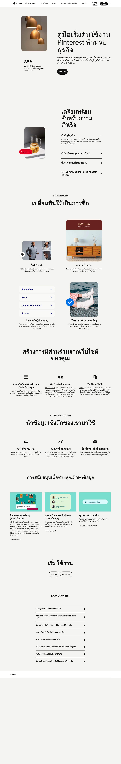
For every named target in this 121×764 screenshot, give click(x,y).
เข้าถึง (75, 142)
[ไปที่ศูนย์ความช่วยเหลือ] (95, 502)
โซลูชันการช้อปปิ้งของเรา (31, 269)
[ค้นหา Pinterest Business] (111, 3)
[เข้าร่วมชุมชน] (60, 502)
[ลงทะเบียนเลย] (26, 502)
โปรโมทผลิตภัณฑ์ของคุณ (75, 269)
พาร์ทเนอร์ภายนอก (40, 324)
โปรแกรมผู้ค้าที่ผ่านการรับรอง (83, 324)
